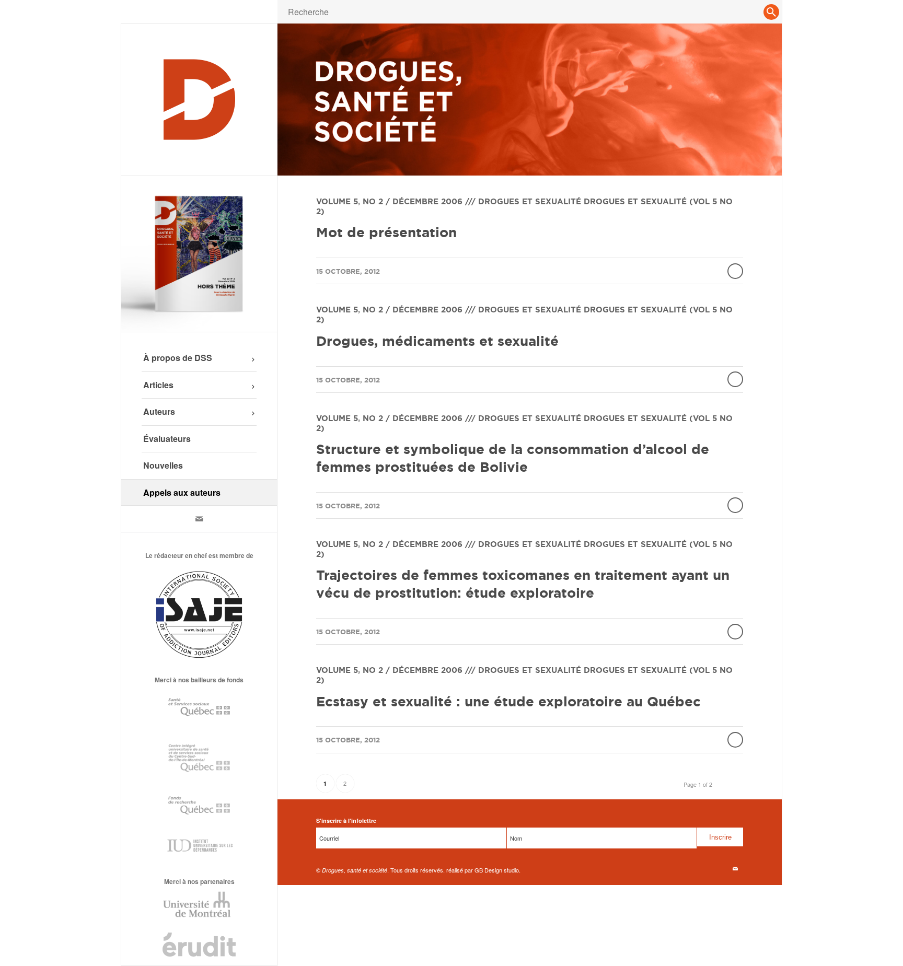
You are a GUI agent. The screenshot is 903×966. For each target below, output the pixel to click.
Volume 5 (337, 201)
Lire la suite (735, 271)
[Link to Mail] (199, 519)
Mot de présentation (386, 232)
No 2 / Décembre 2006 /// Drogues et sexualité (472, 201)
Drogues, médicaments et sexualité (437, 340)
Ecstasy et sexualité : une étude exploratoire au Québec (508, 701)
